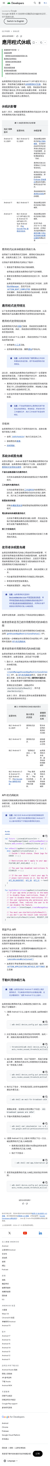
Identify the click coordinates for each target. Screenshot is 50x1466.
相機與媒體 (6, 1292)
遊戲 (3, 1280)
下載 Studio (6, 1381)
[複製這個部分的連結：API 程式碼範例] (20, 795)
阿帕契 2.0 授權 (23, 1216)
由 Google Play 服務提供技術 (23, 228)
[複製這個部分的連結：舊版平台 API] (18, 929)
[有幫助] (17, 36)
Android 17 (6, 1336)
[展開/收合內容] (18, 50)
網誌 (3, 1266)
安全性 (4, 1254)
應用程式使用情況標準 (11, 467)
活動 (19, 326)
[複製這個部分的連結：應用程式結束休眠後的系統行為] (38, 249)
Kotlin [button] (7, 831)
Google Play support (9, 1404)
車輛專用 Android (8, 1321)
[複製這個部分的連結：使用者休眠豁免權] (27, 547)
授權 (11, 1448)
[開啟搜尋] (34, 2)
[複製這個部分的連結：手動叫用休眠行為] (27, 980)
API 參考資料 (7, 1377)
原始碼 (4, 1258)
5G (3, 1299)
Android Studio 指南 (9, 1370)
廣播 (18, 441)
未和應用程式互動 (33, 84)
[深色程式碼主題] (43, 835)
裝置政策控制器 (34, 597)
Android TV (6, 1325)
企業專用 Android (8, 1250)
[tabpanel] (25, 879)
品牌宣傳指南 (20, 1448)
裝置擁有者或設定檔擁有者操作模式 (26, 600)
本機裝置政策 (16, 505)
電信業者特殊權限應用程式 (23, 603)
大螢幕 (4, 1310)
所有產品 (5, 1439)
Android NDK (7, 1385)
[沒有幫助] (21, 36)
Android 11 (6, 1359)
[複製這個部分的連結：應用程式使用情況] (27, 305)
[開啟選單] (3, 3)
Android (5, 1246)
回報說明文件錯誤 (9, 1400)
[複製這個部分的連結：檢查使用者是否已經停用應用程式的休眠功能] (6, 625)
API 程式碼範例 (18, 641)
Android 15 (6, 1344)
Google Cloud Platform (11, 1435)
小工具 (17, 345)
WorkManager (13, 286)
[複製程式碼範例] (46, 835)
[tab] (7, 831)
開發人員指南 (7, 1374)
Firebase (5, 1431)
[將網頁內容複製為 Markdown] (41, 43)
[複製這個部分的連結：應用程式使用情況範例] (28, 321)
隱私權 (4, 1295)
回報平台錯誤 (7, 1396)
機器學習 (5, 1284)
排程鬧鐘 (11, 445)
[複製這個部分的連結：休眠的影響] (19, 106)
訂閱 (38, 1453)
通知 (30, 349)
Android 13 (6, 1351)
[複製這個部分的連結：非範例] (11, 423)
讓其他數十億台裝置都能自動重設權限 (40, 235)
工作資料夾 (29, 490)
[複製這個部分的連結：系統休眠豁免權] (24, 456)
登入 (45, 3)
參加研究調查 (7, 1407)
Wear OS (5, 1314)
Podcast (5, 1269)
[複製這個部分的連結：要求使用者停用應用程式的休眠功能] (42, 648)
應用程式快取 (39, 194)
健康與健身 (6, 1288)
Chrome (5, 1427)
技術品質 (16, 31)
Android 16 (6, 1340)
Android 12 (6, 1355)
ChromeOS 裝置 (8, 1318)
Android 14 (6, 1348)
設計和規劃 (6, 31)
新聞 (3, 1262)
